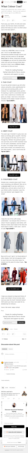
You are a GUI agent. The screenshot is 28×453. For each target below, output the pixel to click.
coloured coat (6, 186)
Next (23, 339)
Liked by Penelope (9, 363)
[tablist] (7, 349)
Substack (7, 450)
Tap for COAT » (5, 151)
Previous (6, 339)
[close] (24, 403)
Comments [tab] (4, 349)
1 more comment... (5, 380)
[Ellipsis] (26, 362)
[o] (24, 393)
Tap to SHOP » (10, 100)
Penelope (7, 15)
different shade (19, 64)
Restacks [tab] (11, 349)
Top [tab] (3, 387)
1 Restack (15, 329)
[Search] (25, 387)
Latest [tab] (6, 387)
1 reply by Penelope (10, 374)
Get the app (21, 446)
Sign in (25, 2)
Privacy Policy (16, 438)
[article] (14, 395)
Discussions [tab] (12, 387)
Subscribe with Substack (15, 432)
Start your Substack (10, 446)
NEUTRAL (12, 50)
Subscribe (19, 2)
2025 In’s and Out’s (6, 391)
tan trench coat (15, 52)
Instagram (6, 60)
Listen (24, 16)
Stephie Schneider (8, 362)
